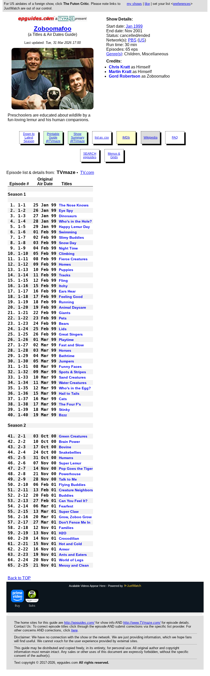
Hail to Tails (69, 393)
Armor (64, 549)
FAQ (175, 137)
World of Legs (71, 560)
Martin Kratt (120, 71)
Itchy (63, 286)
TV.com (87, 172)
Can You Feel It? (73, 501)
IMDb (126, 137)
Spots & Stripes (72, 372)
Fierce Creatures (73, 259)
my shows (134, 4)
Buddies (66, 495)
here (74, 630)
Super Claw (69, 511)
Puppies (66, 270)
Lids (63, 329)
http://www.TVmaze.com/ (142, 623)
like (147, 4)
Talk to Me (68, 479)
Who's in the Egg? (75, 388)
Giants (64, 313)
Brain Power (69, 442)
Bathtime (67, 356)
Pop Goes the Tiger (76, 468)
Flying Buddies (72, 485)
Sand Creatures (72, 377)
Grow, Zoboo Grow (75, 517)
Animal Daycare (72, 307)
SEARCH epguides (89, 155)
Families (66, 528)
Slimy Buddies (71, 237)
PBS (132, 40)
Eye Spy (66, 211)
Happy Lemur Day (74, 227)
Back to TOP (19, 578)
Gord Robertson (124, 76)
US (142, 40)
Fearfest (66, 506)
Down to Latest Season (29, 137)
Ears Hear (67, 291)
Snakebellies (70, 452)
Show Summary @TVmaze (77, 137)
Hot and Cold (70, 544)
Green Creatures (73, 436)
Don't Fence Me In (74, 522)
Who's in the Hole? (75, 221)
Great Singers (71, 334)
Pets (63, 318)
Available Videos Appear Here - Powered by (96, 585)
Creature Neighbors (76, 490)
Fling (63, 280)
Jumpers (66, 361)
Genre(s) (114, 54)
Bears (64, 323)
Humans (66, 458)
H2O (62, 533)
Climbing (67, 254)
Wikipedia (151, 137)
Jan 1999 (134, 26)
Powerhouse (70, 474)
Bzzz (63, 415)
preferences (182, 4)
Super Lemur (70, 463)
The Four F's (70, 404)
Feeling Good (71, 297)
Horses (65, 350)
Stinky (64, 410)
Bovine (65, 447)
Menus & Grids (114, 155)
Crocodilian (69, 538)
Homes (65, 264)
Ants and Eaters (73, 555)
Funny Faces (70, 367)
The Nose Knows (74, 205)
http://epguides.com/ (79, 623)
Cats (63, 399)
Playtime (66, 340)
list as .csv (102, 137)
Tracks (64, 275)
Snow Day (67, 243)
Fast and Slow (71, 345)
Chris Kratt (119, 67)
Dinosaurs (68, 216)
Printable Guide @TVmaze (53, 137)
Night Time (68, 248)
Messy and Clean (74, 565)
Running (66, 302)
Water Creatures (73, 383)
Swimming (68, 232)
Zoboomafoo (52, 28)
